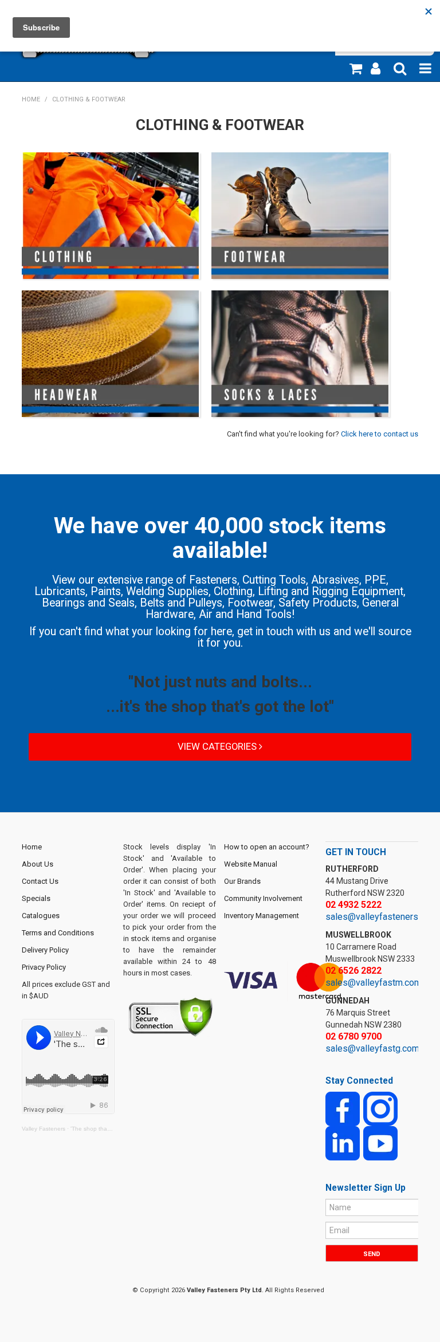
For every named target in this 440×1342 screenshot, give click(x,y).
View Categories (218, 746)
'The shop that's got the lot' (106, 1128)
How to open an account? (266, 847)
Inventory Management (261, 915)
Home (31, 99)
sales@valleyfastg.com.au (377, 1048)
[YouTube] (380, 1143)
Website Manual (250, 864)
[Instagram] (380, 1108)
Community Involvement (263, 898)
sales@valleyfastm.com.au (379, 982)
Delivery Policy (45, 950)
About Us (37, 864)
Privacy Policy (44, 967)
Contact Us (40, 881)
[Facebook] (342, 1108)
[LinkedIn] (342, 1143)
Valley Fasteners (43, 1128)
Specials (36, 898)
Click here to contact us (379, 434)
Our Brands (242, 881)
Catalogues (41, 915)
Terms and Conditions (58, 932)
